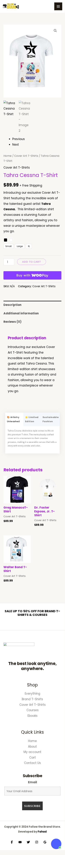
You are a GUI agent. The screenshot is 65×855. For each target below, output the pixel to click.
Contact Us (32, 763)
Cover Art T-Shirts (26, 156)
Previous (18, 139)
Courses (32, 710)
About (32, 746)
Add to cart (31, 261)
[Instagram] (36, 842)
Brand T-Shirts (32, 699)
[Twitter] (28, 842)
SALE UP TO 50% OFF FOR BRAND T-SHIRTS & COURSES (32, 613)
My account (32, 752)
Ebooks (32, 716)
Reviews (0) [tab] (12, 322)
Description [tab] (12, 305)
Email (32, 782)
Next (15, 144)
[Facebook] (11, 842)
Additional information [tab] (21, 313)
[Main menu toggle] (58, 6)
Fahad (42, 831)
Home (7, 156)
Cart (32, 757)
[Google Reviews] (45, 842)
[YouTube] (20, 842)
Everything (32, 693)
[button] (55, 31)
